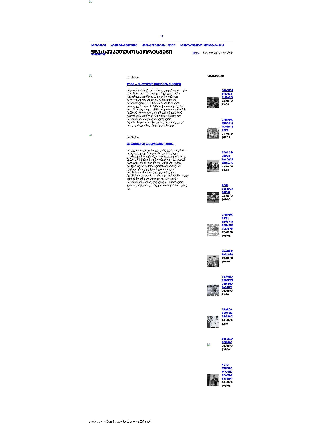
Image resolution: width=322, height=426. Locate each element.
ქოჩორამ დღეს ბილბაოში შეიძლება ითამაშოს (229, 221)
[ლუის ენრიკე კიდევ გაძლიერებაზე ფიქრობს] (213, 166)
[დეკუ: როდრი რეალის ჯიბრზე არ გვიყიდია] (213, 379)
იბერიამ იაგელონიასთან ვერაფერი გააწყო (233, 282)
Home (196, 52)
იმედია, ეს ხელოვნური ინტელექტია (230, 313)
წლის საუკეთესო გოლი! (230, 189)
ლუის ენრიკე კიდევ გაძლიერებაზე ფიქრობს (232, 158)
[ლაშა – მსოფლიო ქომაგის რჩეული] (104, 89)
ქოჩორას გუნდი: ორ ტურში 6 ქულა (229, 125)
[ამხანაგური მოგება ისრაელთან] (213, 102)
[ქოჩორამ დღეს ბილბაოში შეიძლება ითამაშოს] (213, 229)
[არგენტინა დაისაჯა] (213, 261)
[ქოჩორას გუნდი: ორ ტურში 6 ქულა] (213, 133)
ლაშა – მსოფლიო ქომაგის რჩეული (154, 84)
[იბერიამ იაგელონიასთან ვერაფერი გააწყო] (213, 290)
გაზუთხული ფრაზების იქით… (151, 144)
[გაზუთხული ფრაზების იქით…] (104, 149)
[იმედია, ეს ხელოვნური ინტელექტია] (213, 321)
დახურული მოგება (229, 340)
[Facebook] (225, 422)
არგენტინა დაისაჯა (230, 252)
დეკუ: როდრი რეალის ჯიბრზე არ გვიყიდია (229, 371)
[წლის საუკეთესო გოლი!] (213, 197)
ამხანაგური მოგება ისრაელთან (230, 94)
